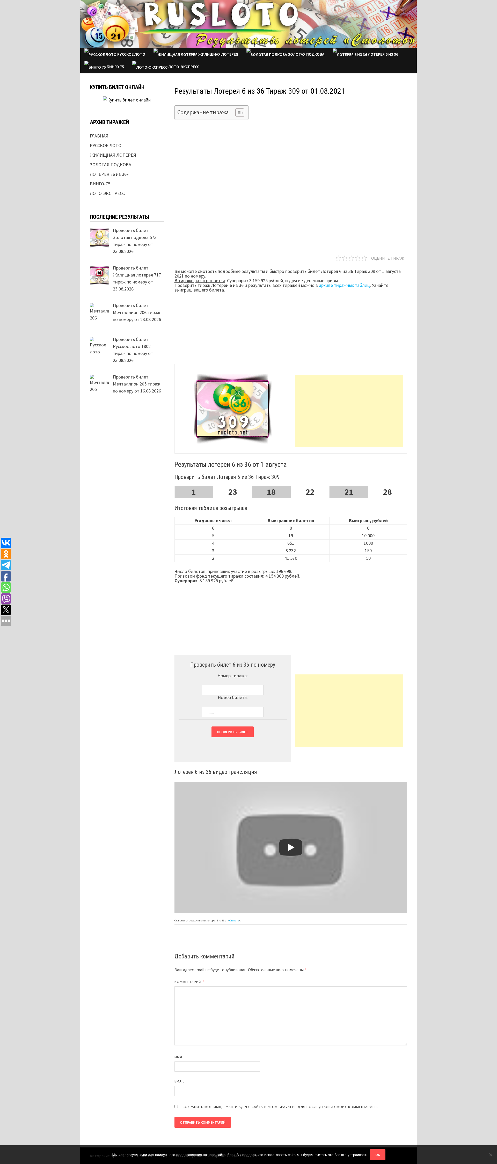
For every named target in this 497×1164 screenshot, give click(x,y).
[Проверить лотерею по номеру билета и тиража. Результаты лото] (248, 23)
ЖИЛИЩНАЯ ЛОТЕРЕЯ (218, 54)
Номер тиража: (232, 676)
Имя (178, 1056)
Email (179, 1081)
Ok (377, 1154)
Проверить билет (232, 732)
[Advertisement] (349, 411)
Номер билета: (233, 697)
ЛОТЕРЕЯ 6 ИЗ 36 (382, 54)
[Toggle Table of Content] (237, 112)
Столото (234, 920)
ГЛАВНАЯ (99, 136)
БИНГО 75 (115, 66)
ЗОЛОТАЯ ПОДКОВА (305, 54)
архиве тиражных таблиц (344, 285)
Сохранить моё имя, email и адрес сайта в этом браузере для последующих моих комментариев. (280, 1106)
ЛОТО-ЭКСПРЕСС (183, 66)
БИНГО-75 (100, 184)
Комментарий (189, 981)
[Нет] (490, 1154)
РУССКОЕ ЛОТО (130, 54)
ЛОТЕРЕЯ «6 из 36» (109, 174)
